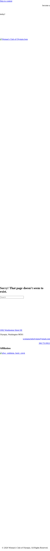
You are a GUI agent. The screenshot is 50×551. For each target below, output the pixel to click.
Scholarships (15, 30)
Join (12, 253)
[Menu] (1, 18)
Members (14, 255)
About (7, 23)
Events (8, 35)
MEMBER (4, 10)
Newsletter (9, 257)
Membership (10, 250)
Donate (8, 260)
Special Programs (17, 32)
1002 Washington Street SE (11, 330)
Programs (9, 26)
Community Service (18, 28)
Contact (8, 262)
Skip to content (6, 1)
